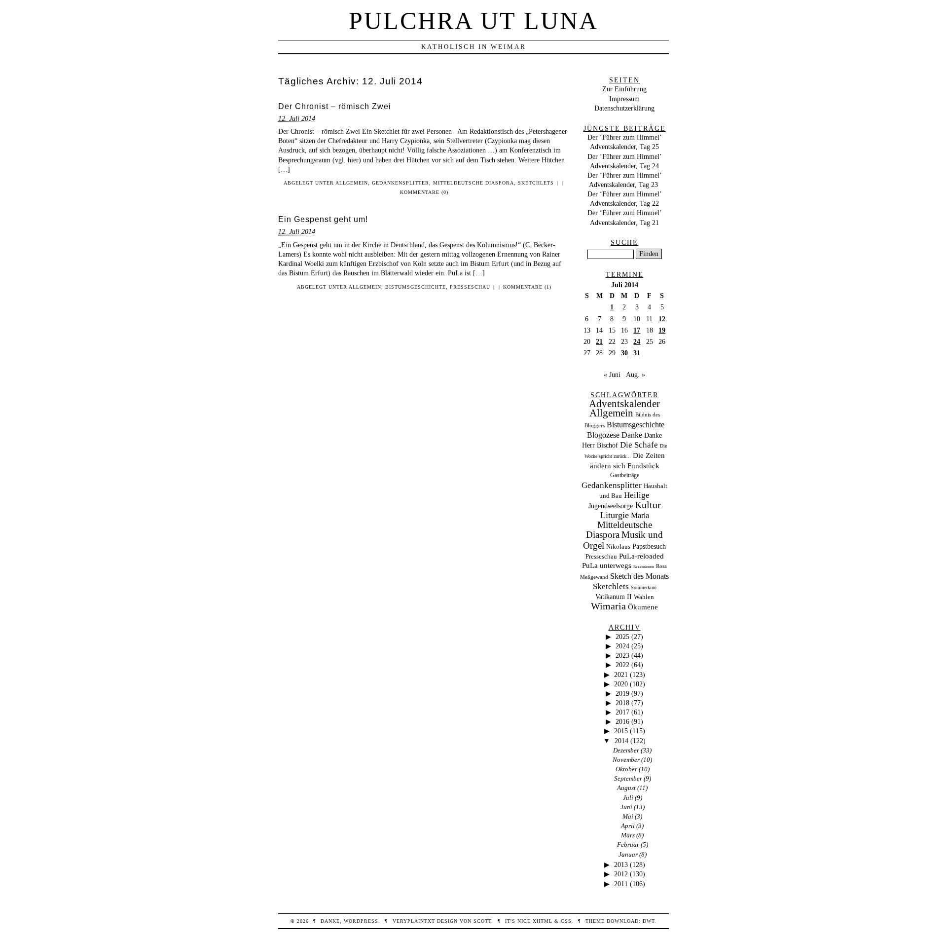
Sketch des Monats (639, 576)
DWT (649, 921)
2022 (622, 665)
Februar (628, 844)
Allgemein (351, 183)
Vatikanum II (613, 597)
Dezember (626, 750)
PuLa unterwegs (606, 565)
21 (599, 341)
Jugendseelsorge (610, 506)
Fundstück (643, 466)
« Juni (612, 374)
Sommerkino (643, 587)
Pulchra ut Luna (473, 21)
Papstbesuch (649, 546)
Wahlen (644, 597)
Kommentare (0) (424, 192)
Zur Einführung (624, 89)
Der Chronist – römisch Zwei (334, 106)
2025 (622, 636)
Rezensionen (643, 566)
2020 (621, 684)
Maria (640, 515)
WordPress (361, 921)
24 (636, 341)
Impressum (624, 99)
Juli (628, 797)
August (626, 787)
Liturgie (614, 515)
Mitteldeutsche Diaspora (473, 183)
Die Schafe (639, 445)
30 (624, 353)
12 (661, 319)
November (626, 759)
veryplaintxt (414, 921)
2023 (622, 655)
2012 (621, 874)
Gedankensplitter (400, 183)
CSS (566, 921)
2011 (621, 884)
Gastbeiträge (624, 475)
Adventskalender (624, 403)
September (628, 778)
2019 (622, 693)
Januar (628, 854)
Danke (631, 435)
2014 (621, 741)
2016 (622, 721)
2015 (621, 731)
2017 (622, 712)
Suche (624, 242)
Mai (627, 816)
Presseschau (470, 287)
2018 (622, 703)
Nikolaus (618, 546)
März (628, 835)
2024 (622, 646)
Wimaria (608, 606)
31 (636, 353)
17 (636, 330)
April (628, 825)
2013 (621, 864)
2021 (621, 674)
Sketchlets (536, 183)
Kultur (648, 504)
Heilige (637, 495)
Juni (626, 807)
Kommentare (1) (527, 287)
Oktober (626, 769)
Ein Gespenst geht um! (323, 219)
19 (661, 330)
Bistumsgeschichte (415, 287)
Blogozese (603, 435)
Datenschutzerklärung (624, 108)
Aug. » (635, 374)
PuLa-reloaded (641, 556)
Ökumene (643, 606)
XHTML (542, 921)
